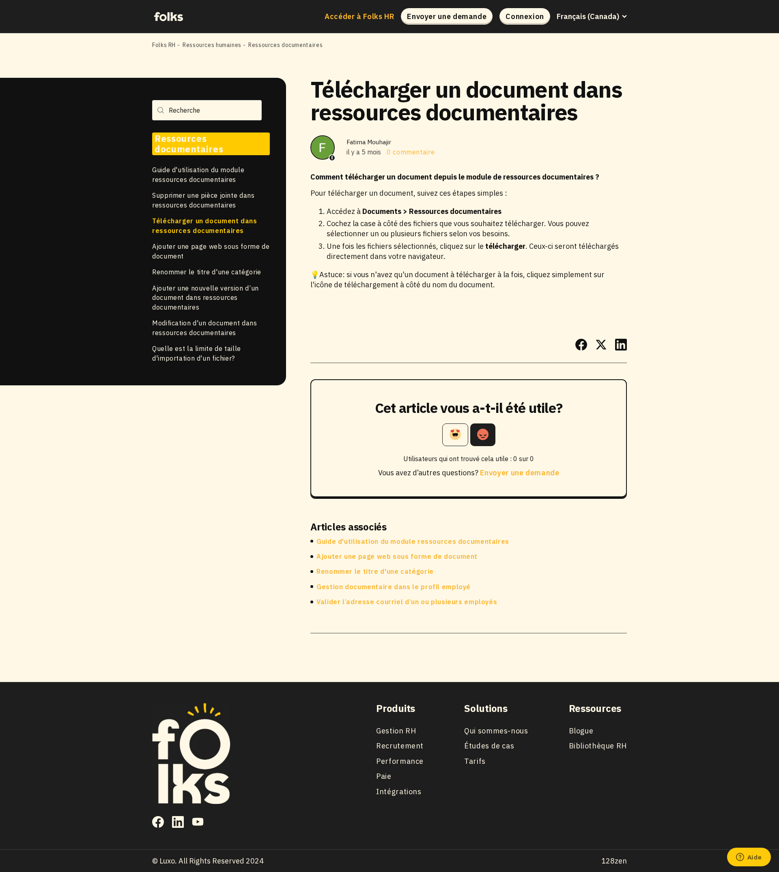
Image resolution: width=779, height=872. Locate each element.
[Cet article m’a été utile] (455, 434)
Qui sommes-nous (496, 730)
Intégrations (399, 791)
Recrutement (400, 745)
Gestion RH (396, 730)
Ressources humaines (212, 45)
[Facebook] (581, 345)
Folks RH (164, 45)
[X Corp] (601, 345)
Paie (384, 776)
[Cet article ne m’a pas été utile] (482, 434)
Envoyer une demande (446, 16)
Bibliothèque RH (598, 745)
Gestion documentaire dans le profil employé (393, 587)
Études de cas (489, 745)
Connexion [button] (525, 16)
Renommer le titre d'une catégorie (206, 272)
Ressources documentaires (285, 45)
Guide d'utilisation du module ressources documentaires (412, 541)
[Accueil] (168, 16)
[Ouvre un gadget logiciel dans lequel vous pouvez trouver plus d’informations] (749, 858)
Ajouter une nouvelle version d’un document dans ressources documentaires (205, 297)
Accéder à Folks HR (359, 16)
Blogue (581, 730)
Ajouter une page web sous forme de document (397, 556)
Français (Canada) (588, 16)
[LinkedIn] (621, 345)
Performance (400, 761)
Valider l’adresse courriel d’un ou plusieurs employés (406, 602)
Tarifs (475, 761)
